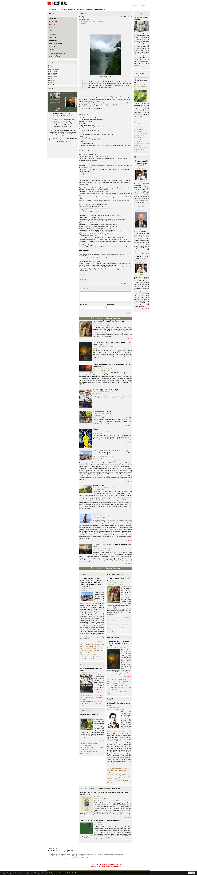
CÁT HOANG (97, 514)
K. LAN (50, 67)
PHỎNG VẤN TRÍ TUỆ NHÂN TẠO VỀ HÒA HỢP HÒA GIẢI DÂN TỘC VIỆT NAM (118, 770)
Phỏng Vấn (110, 699)
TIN (135, 157)
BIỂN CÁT (83, 24)
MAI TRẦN (115, 778)
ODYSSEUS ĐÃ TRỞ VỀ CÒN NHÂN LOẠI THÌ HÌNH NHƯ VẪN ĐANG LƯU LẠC (118, 643)
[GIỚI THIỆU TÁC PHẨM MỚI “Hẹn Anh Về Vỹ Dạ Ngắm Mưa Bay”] (86, 828)
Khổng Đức (51, 82)
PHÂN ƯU (141, 207)
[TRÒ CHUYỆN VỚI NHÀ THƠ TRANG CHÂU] (113, 720)
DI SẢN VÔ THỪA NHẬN (116, 691)
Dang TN (139, 141)
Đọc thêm (127, 338)
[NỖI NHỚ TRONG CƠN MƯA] (140, 96)
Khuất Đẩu (51, 84)
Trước (124, 16)
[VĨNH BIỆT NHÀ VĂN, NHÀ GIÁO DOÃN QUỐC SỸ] (141, 175)
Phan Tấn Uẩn (87, 753)
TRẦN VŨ (117, 783)
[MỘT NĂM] (85, 438)
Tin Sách (83, 788)
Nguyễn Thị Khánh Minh (143, 133)
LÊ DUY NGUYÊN (144, 84)
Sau (129, 16)
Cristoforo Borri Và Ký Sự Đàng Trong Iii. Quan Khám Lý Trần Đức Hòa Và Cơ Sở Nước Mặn (91, 650)
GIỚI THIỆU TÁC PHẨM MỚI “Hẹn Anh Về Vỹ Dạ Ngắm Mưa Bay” (100, 820)
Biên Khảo (83, 574)
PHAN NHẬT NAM (124, 783)
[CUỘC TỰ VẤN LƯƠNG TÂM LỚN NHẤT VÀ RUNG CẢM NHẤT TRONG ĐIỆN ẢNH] (85, 368)
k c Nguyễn (51, 66)
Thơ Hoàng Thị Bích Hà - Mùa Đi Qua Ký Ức (106, 390)
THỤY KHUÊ (87, 652)
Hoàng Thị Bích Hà (97, 394)
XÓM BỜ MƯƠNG (98, 485)
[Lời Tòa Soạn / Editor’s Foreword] (141, 26)
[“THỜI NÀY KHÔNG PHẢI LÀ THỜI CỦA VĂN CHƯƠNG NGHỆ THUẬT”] (85, 549)
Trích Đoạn (92, 788)
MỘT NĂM (96, 429)
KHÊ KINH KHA (52, 78)
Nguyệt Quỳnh (113, 631)
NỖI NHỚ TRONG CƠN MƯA (141, 81)
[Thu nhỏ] (80, 17)
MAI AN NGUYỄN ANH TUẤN (101, 325)
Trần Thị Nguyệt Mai (114, 709)
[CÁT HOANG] (85, 519)
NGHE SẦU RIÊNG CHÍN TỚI (102, 411)
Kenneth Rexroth (52, 71)
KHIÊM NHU (52, 80)
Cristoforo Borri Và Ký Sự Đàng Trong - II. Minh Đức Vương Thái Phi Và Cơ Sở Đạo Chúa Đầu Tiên (91, 656)
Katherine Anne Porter (53, 69)
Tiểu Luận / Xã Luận (113, 637)
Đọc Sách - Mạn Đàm (103, 788)
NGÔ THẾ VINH (97, 459)
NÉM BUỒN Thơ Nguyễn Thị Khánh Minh (139, 138)
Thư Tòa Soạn (138, 13)
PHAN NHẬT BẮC (87, 745)
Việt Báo (141, 275)
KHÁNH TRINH (52, 75)
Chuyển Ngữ (116, 788)
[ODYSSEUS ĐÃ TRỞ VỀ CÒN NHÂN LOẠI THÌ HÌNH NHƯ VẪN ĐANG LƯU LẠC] (85, 351)
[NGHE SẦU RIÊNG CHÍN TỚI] (85, 417)
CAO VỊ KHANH (142, 147)
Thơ (81, 664)
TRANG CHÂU (123, 709)
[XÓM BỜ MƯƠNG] (85, 489)
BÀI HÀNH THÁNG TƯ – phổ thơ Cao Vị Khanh (141, 145)
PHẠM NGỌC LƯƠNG (99, 489)
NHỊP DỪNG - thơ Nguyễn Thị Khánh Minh (140, 131)
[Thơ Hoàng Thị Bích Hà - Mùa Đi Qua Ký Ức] (85, 399)
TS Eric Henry (107, 799)
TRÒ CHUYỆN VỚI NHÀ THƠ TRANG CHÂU (118, 704)
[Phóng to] (83, 17)
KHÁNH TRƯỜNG (53, 77)
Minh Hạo (95, 348)
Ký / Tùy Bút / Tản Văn (87, 711)
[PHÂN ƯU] (141, 220)
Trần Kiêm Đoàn (97, 415)
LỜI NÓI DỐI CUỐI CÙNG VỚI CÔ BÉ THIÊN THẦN (109, 321)
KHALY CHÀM (52, 73)
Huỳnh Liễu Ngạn (97, 433)
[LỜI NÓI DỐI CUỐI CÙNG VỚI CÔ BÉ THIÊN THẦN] (85, 329)
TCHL (141, 181)
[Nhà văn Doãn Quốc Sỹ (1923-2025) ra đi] (141, 268)
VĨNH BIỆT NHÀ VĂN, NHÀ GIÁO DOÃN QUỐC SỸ (141, 163)
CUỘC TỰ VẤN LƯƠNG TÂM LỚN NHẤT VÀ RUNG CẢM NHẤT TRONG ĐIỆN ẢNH (118, 681)
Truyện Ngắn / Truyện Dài (115, 574)
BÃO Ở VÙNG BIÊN (88, 697)
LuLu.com (72, 130)
